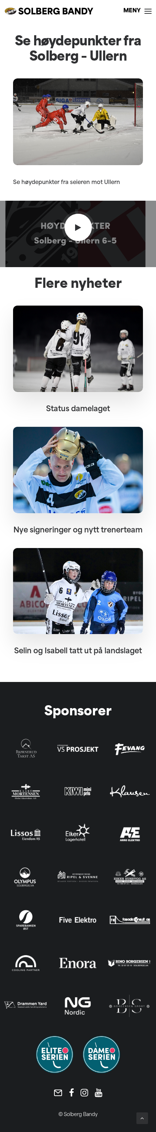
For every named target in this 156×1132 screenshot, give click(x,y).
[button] (137, 11)
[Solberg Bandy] (49, 11)
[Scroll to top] (142, 1118)
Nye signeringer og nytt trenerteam (78, 530)
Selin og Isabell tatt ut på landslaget (78, 651)
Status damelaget (78, 409)
